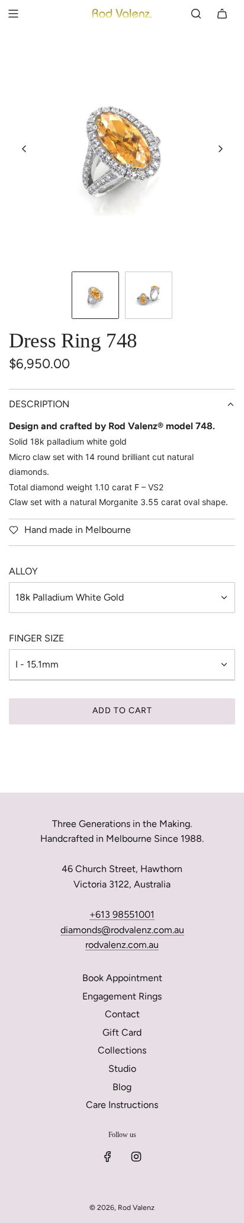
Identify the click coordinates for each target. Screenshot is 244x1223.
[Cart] (222, 14)
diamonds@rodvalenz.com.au (122, 929)
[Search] (196, 14)
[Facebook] (108, 1157)
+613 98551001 (122, 914)
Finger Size (36, 638)
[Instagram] (136, 1157)
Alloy (23, 571)
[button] (24, 148)
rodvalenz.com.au (122, 944)
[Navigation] (13, 14)
